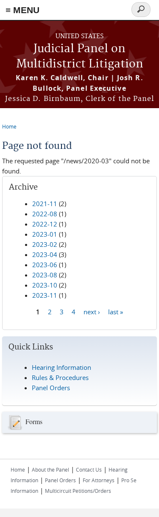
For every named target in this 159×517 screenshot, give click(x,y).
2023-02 (44, 244)
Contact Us (89, 469)
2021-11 (44, 203)
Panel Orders (51, 387)
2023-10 (44, 285)
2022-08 (44, 214)
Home (9, 126)
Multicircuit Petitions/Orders (78, 490)
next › (92, 311)
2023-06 (44, 264)
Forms (33, 420)
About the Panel (50, 469)
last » (115, 311)
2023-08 (44, 275)
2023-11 (44, 295)
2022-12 (44, 224)
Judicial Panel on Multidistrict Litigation (79, 56)
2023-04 (44, 254)
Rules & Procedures (60, 377)
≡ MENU (22, 10)
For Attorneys (98, 480)
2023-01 (44, 234)
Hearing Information (61, 367)
